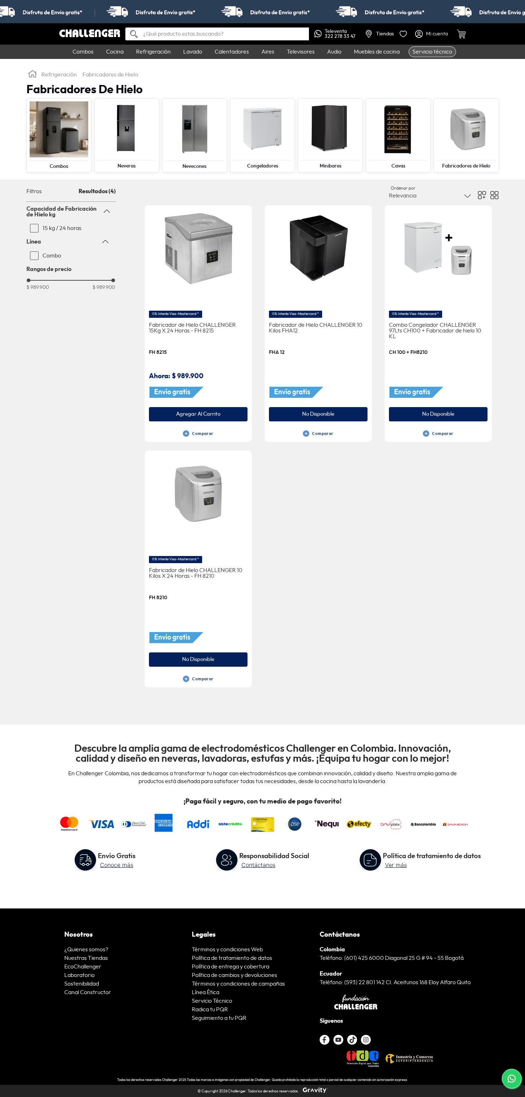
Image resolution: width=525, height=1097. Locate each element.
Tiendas (385, 33)
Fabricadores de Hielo (110, 74)
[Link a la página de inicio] (32, 75)
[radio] (482, 195)
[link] (262, 11)
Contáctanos (258, 864)
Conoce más (116, 864)
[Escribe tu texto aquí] (352, 1040)
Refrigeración (59, 74)
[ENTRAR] (431, 34)
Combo (51, 256)
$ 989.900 (37, 287)
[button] (71, 211)
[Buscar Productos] (131, 34)
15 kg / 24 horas (61, 228)
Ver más (396, 864)
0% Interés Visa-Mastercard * (175, 314)
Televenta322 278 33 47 (340, 34)
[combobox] (217, 33)
